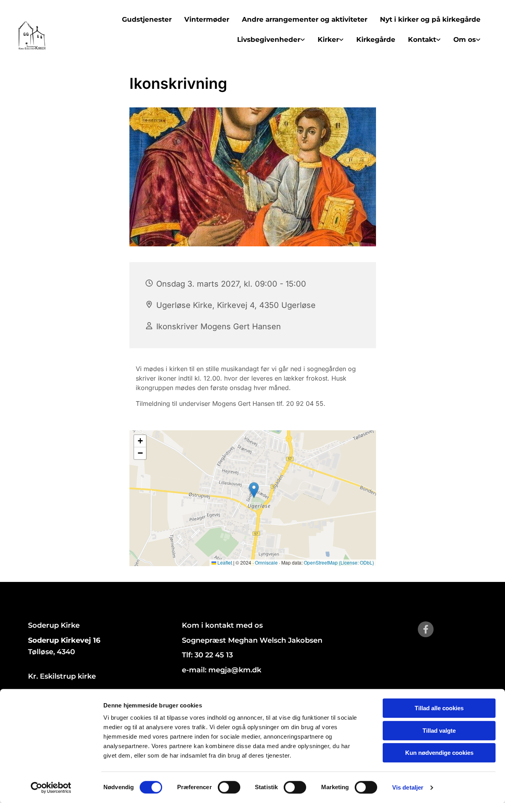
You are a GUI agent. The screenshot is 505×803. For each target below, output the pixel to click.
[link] (271, 40)
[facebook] (426, 629)
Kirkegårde (375, 39)
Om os (464, 39)
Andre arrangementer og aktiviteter (304, 19)
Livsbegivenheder (268, 39)
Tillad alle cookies (439, 708)
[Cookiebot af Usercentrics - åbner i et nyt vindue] (51, 788)
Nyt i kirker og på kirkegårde (430, 19)
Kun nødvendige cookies (439, 752)
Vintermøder (206, 19)
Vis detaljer (407, 787)
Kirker (328, 39)
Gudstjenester (147, 19)
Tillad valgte (439, 730)
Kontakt (422, 39)
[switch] (229, 787)
